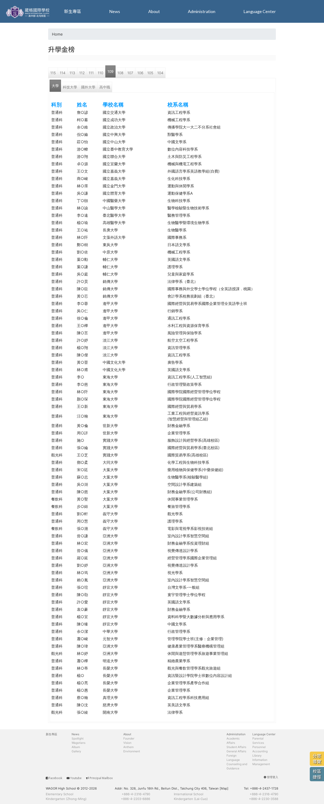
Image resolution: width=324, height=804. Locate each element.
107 (130, 73)
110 (100, 73)
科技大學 (70, 87)
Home (57, 34)
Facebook (55, 778)
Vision (127, 742)
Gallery (76, 751)
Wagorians (78, 742)
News (114, 11)
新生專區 (72, 11)
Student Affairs (236, 747)
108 (120, 73)
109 (110, 71)
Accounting (260, 751)
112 (82, 73)
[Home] (28, 11)
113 (72, 73)
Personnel (259, 747)
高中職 (104, 87)
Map (224, 788)
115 (53, 73)
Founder (128, 738)
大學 (55, 85)
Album (76, 747)
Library (257, 755)
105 (150, 73)
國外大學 (88, 87)
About (154, 11)
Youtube (76, 778)
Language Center (259, 11)
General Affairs (236, 751)
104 (160, 73)
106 (140, 73)
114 (62, 73)
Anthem (128, 747)
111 (91, 73)
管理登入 (272, 777)
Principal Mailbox (101, 778)
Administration (201, 11)
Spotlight (77, 738)
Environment (131, 751)
